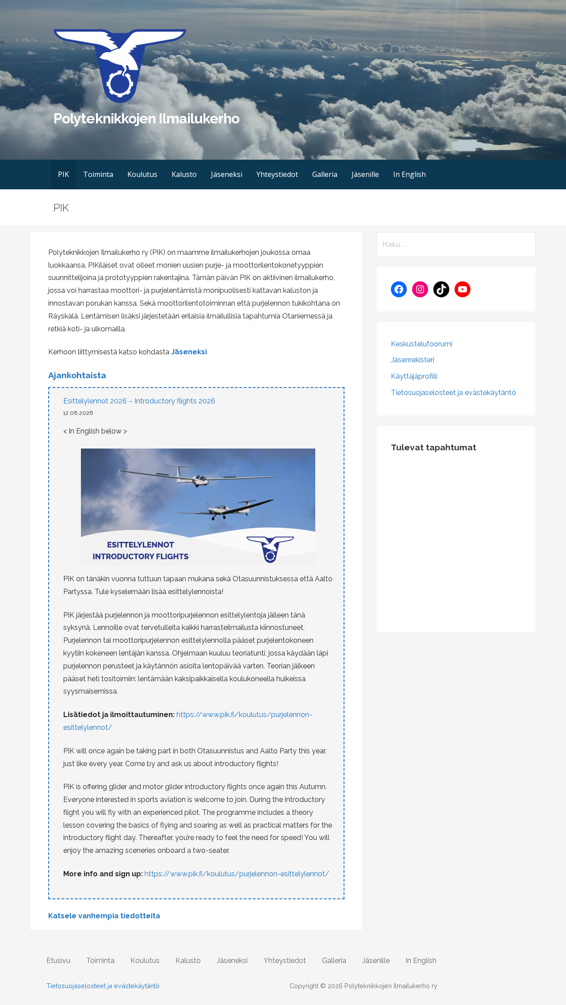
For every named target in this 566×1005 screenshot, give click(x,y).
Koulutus (142, 174)
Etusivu (58, 960)
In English (409, 174)
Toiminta (98, 174)
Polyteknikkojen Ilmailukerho (146, 118)
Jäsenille (365, 174)
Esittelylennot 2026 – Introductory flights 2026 (139, 401)
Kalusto (184, 174)
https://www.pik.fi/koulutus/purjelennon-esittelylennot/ (237, 874)
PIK (63, 174)
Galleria (324, 174)
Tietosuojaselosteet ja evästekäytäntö (453, 392)
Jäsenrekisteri (412, 360)
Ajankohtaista (77, 375)
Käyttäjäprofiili (414, 376)
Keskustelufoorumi (421, 344)
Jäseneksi (226, 174)
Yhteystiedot (277, 174)
